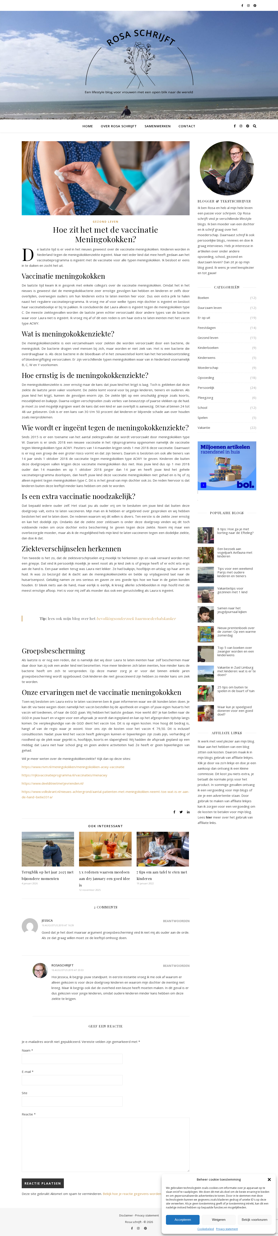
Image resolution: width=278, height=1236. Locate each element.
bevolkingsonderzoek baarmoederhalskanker (136, 618)
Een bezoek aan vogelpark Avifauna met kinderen (234, 552)
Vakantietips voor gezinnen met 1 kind (232, 590)
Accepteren (183, 1219)
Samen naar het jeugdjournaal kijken (232, 610)
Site (24, 1093)
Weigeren (218, 1219)
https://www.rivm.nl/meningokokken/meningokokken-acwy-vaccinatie (73, 767)
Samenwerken (158, 126)
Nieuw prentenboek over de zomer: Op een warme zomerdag (236, 632)
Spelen (203, 417)
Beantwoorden (176, 921)
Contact (187, 126)
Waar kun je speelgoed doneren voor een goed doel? (235, 711)
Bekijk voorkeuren (254, 1219)
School (202, 407)
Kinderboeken (208, 347)
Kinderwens (206, 357)
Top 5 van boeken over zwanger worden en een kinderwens (235, 651)
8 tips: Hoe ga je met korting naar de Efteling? (235, 531)
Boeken (203, 297)
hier (209, 817)
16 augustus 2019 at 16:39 (58, 925)
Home (88, 126)
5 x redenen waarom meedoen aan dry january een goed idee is (104, 878)
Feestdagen (207, 327)
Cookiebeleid (205, 1229)
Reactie (29, 1114)
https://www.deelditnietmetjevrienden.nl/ (53, 783)
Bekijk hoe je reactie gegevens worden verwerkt (139, 1193)
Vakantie (204, 427)
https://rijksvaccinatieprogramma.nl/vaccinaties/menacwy (64, 775)
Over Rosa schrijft (119, 126)
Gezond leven (106, 222)
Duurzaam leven (210, 307)
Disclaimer (126, 1215)
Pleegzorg (205, 397)
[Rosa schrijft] (139, 60)
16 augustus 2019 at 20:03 (67, 970)
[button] (269, 1179)
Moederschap (208, 367)
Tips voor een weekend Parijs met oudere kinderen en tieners (235, 572)
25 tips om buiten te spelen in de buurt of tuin (236, 689)
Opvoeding (206, 377)
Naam (27, 1050)
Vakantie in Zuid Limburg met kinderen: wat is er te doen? (236, 671)
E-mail (27, 1071)
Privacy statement (227, 1229)
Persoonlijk (206, 387)
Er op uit (204, 317)
